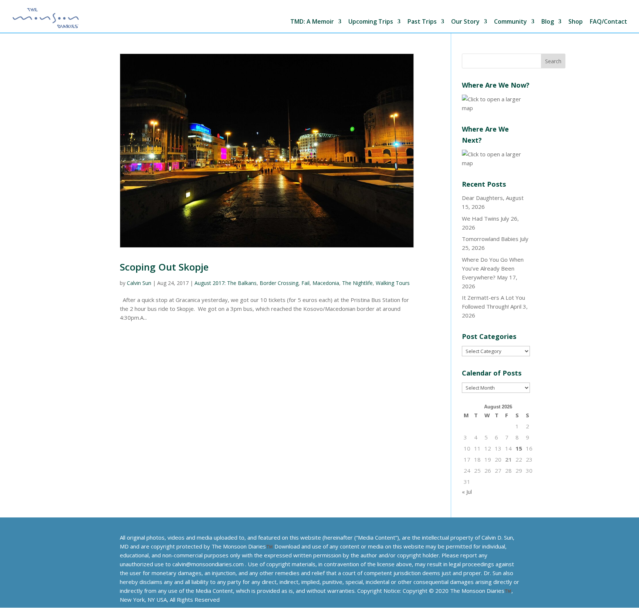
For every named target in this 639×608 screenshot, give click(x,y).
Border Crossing (279, 282)
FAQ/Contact (608, 22)
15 (518, 448)
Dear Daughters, (483, 197)
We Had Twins (480, 218)
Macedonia (325, 282)
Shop (575, 22)
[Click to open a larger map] (496, 108)
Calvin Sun (139, 282)
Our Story (465, 22)
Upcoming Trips (370, 22)
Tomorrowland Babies (490, 238)
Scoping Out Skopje (164, 267)
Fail (305, 282)
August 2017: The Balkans (226, 282)
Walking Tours (393, 282)
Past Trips (422, 22)
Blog (547, 22)
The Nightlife (357, 282)
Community (510, 22)
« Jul (467, 491)
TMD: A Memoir (312, 22)
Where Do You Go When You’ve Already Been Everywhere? (493, 268)
